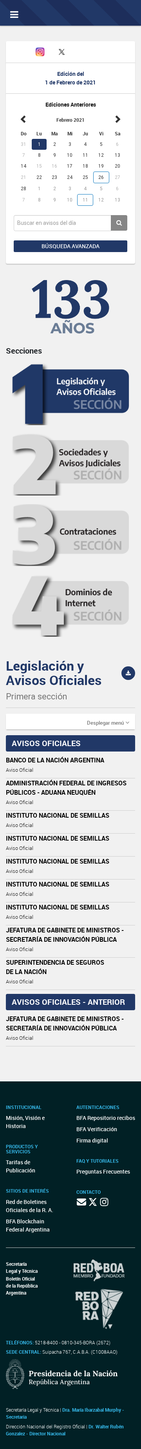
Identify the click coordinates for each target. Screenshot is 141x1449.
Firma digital (92, 1140)
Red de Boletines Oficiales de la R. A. (29, 1206)
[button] (108, 722)
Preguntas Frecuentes (103, 1171)
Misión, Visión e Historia (25, 1122)
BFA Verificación (96, 1129)
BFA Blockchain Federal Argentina (28, 1225)
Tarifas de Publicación (20, 1166)
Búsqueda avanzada (70, 246)
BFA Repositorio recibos (105, 1117)
